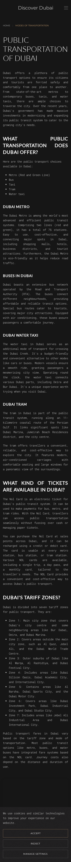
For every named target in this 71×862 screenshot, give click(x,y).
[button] (66, 8)
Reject (35, 843)
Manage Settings (35, 854)
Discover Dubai (35, 8)
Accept (36, 833)
